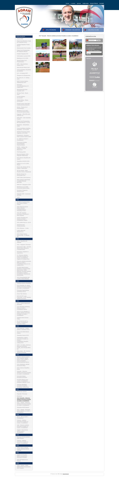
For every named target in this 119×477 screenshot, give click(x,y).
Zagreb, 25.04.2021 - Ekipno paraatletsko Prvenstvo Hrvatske (22, 456)
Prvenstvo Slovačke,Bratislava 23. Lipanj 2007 (23, 86)
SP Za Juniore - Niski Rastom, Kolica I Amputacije (24, 171)
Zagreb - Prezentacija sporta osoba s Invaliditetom (22, 431)
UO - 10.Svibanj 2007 (22, 73)
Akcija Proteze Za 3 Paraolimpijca (22, 61)
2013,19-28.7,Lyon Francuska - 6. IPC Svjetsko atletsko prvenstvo (24, 297)
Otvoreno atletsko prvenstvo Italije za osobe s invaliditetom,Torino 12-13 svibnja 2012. (24, 263)
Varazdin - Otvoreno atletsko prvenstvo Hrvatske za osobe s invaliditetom (24, 373)
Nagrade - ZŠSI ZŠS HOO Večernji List (23, 115)
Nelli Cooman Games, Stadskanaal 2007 (22, 82)
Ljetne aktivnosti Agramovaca (21, 231)
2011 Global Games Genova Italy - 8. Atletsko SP (23, 235)
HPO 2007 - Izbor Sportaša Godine (24, 118)
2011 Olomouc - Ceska (23, 228)
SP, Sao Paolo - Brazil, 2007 (22, 93)
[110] (59, 60)
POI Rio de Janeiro (22, 391)
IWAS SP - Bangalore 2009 (24, 184)
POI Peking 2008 (21, 152)
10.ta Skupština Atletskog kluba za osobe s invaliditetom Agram (23, 308)
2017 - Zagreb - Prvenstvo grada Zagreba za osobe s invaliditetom (23, 411)
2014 (17, 301)
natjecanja (85, 3)
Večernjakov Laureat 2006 (23, 56)
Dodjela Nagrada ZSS (22, 53)
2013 (17, 281)
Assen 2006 (20, 38)
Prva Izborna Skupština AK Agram (23, 158)
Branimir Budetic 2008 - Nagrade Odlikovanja (23, 155)
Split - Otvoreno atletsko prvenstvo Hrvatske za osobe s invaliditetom (23, 426)
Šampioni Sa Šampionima (23, 75)
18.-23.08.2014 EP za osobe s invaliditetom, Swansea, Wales (22, 322)
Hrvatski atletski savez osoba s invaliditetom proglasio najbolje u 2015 (23, 381)
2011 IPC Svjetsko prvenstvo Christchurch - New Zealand (23, 214)
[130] (43, 60)
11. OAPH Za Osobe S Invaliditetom (22, 139)
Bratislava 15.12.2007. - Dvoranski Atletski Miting (23, 111)
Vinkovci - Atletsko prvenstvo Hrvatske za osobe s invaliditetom (22, 422)
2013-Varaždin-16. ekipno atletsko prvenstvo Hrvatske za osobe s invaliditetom (24, 287)
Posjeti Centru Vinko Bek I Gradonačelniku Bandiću (23, 104)
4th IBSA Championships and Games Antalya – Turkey (23, 203)
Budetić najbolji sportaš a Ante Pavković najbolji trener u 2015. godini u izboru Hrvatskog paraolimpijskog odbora (23, 359)
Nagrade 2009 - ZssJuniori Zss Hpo (23, 194)
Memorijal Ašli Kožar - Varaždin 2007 (22, 90)
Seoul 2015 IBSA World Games (23, 332)
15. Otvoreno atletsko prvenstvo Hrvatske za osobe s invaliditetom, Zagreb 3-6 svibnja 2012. (23, 257)
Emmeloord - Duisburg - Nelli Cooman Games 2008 (24, 136)
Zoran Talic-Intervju (22, 294)
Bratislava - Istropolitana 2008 (23, 125)
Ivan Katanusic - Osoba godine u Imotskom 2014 (23, 329)
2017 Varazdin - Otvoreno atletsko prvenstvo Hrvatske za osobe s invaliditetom (24, 399)
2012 (17, 239)
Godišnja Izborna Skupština (24, 283)
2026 (18, 197)
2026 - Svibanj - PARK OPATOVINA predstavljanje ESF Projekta (24, 467)
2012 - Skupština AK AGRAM (22, 241)
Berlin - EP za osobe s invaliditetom (22, 417)
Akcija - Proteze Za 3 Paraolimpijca (22, 108)
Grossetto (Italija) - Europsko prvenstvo (22, 377)
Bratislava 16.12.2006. (22, 58)
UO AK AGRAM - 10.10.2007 (21, 97)
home (67, 3)
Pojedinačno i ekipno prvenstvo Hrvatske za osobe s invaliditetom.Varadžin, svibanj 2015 (22, 340)
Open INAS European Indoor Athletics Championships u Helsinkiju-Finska (22, 208)
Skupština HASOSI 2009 (23, 161)
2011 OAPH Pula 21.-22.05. (24, 222)
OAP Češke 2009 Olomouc (24, 177)
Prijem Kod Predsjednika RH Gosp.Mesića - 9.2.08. (23, 122)
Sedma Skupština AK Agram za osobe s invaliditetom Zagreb (22, 219)
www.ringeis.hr (66, 473)
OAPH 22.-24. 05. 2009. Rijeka (23, 164)
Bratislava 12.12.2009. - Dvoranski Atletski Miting (23, 187)
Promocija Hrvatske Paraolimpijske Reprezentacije (22, 144)
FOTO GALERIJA (20, 36)
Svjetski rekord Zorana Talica (22, 318)
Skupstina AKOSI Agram (23, 407)
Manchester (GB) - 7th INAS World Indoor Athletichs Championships (24, 248)
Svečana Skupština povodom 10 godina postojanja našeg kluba (23, 386)
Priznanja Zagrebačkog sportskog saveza (23, 291)
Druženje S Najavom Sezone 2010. (22, 191)
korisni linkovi (94, 3)
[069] (43, 71)
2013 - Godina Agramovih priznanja (23, 304)
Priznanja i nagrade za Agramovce (22, 252)
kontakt (101, 3)
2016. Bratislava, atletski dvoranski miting (23, 365)
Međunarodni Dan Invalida (23, 48)
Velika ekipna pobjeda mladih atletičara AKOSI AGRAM (23, 449)
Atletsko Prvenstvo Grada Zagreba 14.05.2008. (23, 132)
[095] (76, 60)
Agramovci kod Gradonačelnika (21, 225)
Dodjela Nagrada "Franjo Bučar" (23, 45)
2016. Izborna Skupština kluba (23, 368)
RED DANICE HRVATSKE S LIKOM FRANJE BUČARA (23, 181)
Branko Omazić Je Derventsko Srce (21, 174)
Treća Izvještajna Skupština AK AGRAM (24, 70)
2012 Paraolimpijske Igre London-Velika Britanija (23, 278)
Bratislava (19, 396)
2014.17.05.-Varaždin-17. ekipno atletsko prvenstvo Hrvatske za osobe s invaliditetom (23, 313)
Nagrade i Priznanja (22, 394)
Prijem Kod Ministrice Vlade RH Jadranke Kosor (24, 41)
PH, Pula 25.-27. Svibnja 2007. (23, 78)
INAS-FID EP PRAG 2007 (23, 67)
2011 (17, 199)
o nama (73, 3)
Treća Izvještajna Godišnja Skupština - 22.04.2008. (23, 129)
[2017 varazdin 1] (59, 48)
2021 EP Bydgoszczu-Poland (22, 460)
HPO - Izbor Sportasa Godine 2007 (22, 64)
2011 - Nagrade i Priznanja (24, 244)
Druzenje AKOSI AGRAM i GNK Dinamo (23, 437)
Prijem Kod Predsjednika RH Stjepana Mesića (23, 51)
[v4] (76, 48)
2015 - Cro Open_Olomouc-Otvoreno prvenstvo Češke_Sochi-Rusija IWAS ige (24, 347)
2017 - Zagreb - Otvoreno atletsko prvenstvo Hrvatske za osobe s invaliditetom (24, 404)
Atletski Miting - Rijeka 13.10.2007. (22, 100)
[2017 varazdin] (43, 48)
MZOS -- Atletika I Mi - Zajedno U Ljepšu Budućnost (22, 148)
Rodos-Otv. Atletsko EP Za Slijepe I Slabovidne (23, 167)
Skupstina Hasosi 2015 (23, 335)
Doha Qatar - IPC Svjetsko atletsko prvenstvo (23, 351)
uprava (79, 3)
